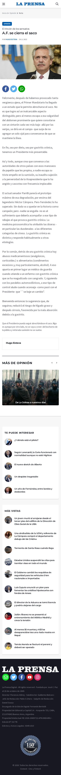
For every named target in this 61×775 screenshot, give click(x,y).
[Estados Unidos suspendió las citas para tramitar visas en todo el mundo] (8, 562)
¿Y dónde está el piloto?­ (26, 440)
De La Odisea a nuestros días (30, 402)
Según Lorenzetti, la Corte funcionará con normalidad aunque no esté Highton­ (35, 454)
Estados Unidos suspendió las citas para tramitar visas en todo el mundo (34, 562)
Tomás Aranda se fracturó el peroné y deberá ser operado (33, 646)
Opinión (12, 13)
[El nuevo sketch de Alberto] (8, 466)
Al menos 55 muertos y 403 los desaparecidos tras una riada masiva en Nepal (34, 632)
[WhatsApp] (21, 88)
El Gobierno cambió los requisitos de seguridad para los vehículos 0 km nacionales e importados (32, 575)
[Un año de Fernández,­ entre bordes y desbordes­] (8, 490)
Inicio (4, 13)
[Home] (30, 670)
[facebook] (5, 88)
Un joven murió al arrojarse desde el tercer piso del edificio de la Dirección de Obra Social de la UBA (35, 521)
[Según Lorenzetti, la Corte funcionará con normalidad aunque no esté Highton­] (8, 454)
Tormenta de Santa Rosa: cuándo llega (34, 548)
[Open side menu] (3, 4)
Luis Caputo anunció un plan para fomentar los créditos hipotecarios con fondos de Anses (33, 590)
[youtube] (29, 677)
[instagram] (37, 677)
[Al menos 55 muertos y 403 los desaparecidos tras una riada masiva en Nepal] (8, 631)
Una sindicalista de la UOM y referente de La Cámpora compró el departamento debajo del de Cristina (35, 536)
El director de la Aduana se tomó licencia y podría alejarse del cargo (35, 604)
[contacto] (5, 677)
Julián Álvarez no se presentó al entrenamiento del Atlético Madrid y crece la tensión (32, 617)
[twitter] (13, 88)
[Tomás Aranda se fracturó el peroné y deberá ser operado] (8, 646)
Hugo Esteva (11, 39)
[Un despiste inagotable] (8, 478)
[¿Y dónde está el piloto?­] (8, 441)
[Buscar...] (57, 4)
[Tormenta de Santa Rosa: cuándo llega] (8, 549)
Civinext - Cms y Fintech (30, 768)
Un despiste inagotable (26, 476)
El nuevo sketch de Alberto (28, 464)
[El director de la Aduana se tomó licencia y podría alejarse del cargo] (8, 604)
